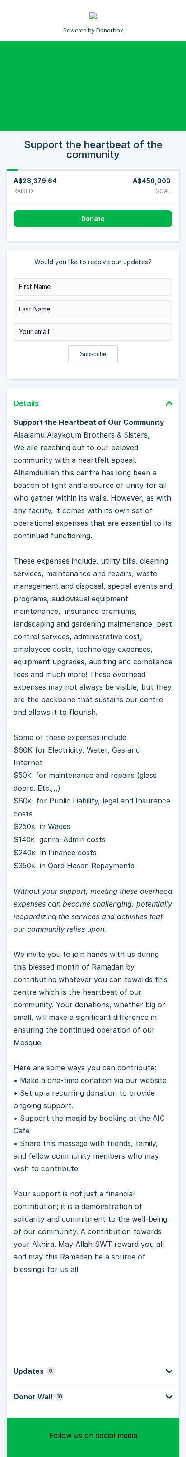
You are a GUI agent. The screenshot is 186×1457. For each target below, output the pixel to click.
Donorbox (109, 30)
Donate (93, 218)
